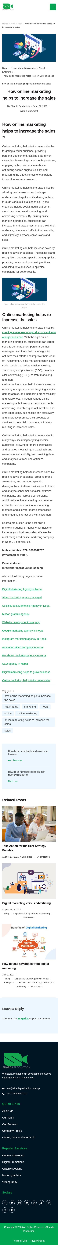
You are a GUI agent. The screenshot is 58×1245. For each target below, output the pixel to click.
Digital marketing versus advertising (26, 903)
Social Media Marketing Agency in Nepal (26, 605)
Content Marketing (13, 1155)
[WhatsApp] (4, 1210)
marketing (30, 706)
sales (7, 730)
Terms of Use (20, 1241)
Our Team (8, 1117)
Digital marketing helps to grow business (26, 672)
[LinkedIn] (34, 1202)
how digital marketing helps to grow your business (29, 76)
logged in (23, 1018)
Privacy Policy (37, 1241)
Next (10, 781)
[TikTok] (41, 1202)
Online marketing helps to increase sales (26, 680)
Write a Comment (29, 111)
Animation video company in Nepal (22, 647)
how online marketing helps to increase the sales (26, 83)
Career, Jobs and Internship (18, 1137)
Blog (4, 68)
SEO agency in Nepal (15, 663)
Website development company (21, 622)
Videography (9, 1182)
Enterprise (7, 72)
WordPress (29, 917)
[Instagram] (19, 1202)
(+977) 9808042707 (17, 1093)
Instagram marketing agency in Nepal (24, 638)
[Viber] (48, 1202)
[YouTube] (26, 1202)
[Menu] (53, 7)
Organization (43, 856)
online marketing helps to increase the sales (27, 722)
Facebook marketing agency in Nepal (24, 655)
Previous (17, 760)
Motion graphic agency (15, 614)
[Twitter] (12, 1202)
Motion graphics (11, 1175)
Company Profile (12, 1130)
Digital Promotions (13, 1162)
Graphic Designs (12, 1168)
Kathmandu (11, 706)
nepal (45, 706)
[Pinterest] (12, 1210)
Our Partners (10, 1124)
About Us (7, 1110)
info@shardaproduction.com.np (23, 1088)
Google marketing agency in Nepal (22, 630)
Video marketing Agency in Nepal (22, 597)
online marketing (27, 713)
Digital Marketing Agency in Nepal (28, 68)
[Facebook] (4, 1202)
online (8, 713)
